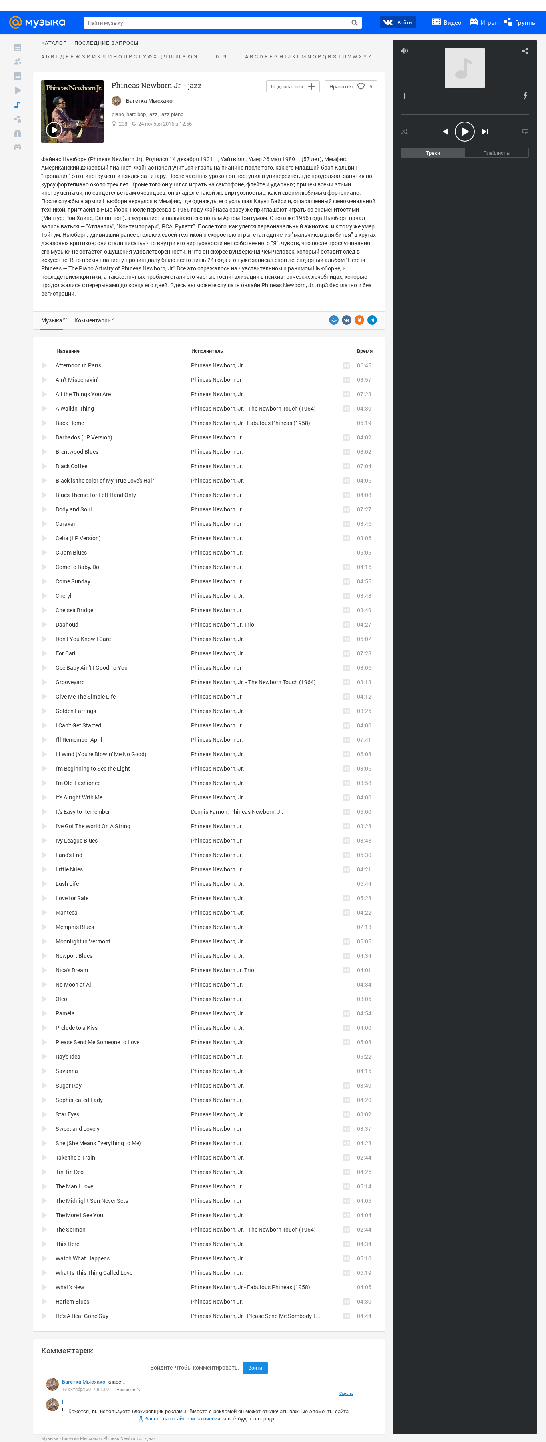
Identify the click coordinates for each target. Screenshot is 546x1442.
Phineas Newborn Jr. (217, 437)
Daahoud (67, 624)
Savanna (67, 1071)
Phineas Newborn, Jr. (288, 285)
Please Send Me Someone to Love (97, 1042)
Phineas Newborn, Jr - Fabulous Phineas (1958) (250, 423)
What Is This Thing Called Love (94, 1272)
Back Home (70, 423)
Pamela (65, 1013)
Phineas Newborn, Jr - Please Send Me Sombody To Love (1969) (270, 1316)
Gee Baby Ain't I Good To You (92, 667)
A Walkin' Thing (75, 408)
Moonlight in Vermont (83, 941)
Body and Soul (74, 509)
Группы (525, 22)
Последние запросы (106, 43)
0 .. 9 (221, 57)
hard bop (136, 114)
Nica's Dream (72, 970)
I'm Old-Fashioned (78, 783)
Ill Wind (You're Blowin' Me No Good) (101, 754)
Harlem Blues (72, 1301)
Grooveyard (70, 682)
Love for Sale (72, 898)
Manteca (67, 912)
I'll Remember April (79, 739)
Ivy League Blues (77, 840)
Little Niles (69, 869)
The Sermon (71, 1229)
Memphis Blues (75, 927)
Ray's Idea (68, 1056)
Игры (487, 22)
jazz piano (171, 114)
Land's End (69, 855)
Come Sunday (73, 581)
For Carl (66, 653)
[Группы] (17, 119)
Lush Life (67, 883)
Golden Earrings (76, 711)
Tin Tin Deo (70, 1172)
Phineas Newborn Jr (216, 379)
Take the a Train (75, 1157)
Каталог (53, 43)
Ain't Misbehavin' (77, 379)
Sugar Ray (69, 1085)
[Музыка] (17, 105)
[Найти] (354, 23)
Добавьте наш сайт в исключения (179, 1419)
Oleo (61, 999)
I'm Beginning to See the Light (93, 768)
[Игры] (17, 148)
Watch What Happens (83, 1258)
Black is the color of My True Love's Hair (105, 480)
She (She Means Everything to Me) (98, 1143)
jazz (153, 114)
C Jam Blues (71, 552)
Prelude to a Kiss (77, 1027)
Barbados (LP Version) (84, 437)
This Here (67, 1244)
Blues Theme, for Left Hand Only (96, 495)
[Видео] (17, 90)
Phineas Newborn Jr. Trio (222, 624)
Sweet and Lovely (78, 1128)
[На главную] (39, 22)
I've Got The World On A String (93, 826)
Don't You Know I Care (83, 639)
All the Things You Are (83, 394)
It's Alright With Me (79, 797)
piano (118, 114)
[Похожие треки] (525, 96)
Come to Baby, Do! (78, 567)
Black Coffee (71, 466)
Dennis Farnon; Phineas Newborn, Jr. (237, 811)
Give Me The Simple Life (86, 696)
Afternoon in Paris (78, 365)
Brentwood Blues (77, 451)
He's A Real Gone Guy (82, 1316)
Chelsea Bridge (74, 610)
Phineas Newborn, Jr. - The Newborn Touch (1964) (253, 408)
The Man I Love (74, 1186)
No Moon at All (74, 984)
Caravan (66, 523)
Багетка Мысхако (83, 1381)
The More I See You (79, 1215)
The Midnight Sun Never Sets (92, 1200)
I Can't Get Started (78, 725)
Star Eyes (67, 1114)
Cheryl (64, 595)
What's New (70, 1287)
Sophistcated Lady (79, 1100)
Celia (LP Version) (78, 538)
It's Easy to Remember (83, 811)
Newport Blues (74, 955)
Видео (452, 22)
